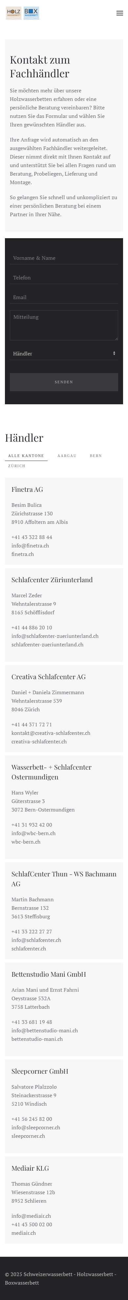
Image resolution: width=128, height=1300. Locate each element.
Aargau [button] (67, 456)
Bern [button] (96, 456)
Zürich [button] (17, 466)
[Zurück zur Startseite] (22, 13)
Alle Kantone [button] (26, 456)
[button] (120, 13)
